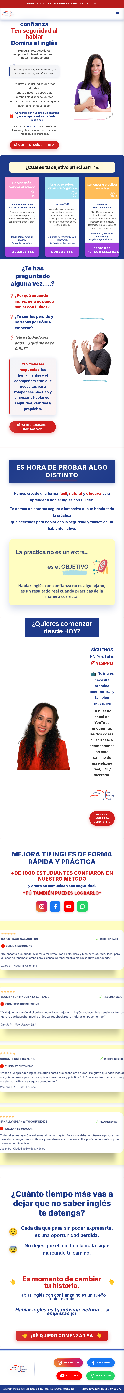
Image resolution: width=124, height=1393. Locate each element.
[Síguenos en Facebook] (55, 906)
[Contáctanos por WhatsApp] (82, 906)
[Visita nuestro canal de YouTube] (69, 906)
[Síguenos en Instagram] (41, 906)
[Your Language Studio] (18, 1372)
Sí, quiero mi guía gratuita (34, 144)
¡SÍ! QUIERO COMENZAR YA (62, 1335)
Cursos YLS (62, 252)
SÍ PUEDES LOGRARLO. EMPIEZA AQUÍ (32, 426)
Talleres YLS (22, 252)
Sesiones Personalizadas (103, 250)
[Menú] (117, 13)
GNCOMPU (115, 1389)
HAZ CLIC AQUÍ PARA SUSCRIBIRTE (102, 818)
